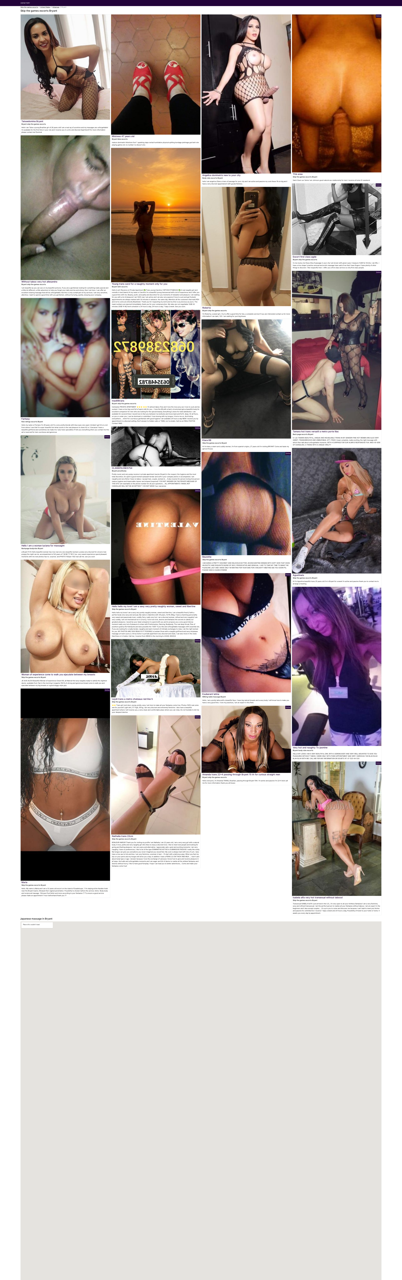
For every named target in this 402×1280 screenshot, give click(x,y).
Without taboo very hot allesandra (39, 281)
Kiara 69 (206, 440)
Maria (24, 882)
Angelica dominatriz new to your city (221, 175)
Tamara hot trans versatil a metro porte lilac (316, 431)
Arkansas (55, 7)
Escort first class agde (304, 256)
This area (298, 174)
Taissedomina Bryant (32, 121)
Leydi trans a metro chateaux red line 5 (132, 699)
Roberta (206, 307)
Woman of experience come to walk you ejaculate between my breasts (58, 674)
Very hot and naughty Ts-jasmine (310, 747)
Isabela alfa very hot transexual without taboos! (318, 897)
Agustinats (298, 575)
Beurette (206, 557)
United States (45, 7)
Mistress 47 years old (123, 136)
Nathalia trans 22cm (122, 836)
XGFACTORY (25, 3)
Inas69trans (118, 400)
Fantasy (25, 419)
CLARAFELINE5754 (122, 468)
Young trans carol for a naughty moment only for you (139, 284)
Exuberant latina (210, 694)
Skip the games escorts (29, 7)
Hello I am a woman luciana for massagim (42, 545)
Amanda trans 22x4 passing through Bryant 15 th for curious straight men (241, 774)
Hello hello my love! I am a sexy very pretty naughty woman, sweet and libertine (153, 606)
